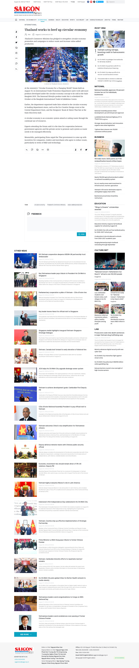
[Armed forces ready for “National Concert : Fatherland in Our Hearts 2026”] (118, 286)
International (42, 20)
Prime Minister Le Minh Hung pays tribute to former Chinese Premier (61, 541)
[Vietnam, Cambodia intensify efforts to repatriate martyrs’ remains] (25, 565)
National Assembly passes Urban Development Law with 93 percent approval (109, 112)
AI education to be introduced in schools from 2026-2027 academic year (108, 237)
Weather (120, 20)
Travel (114, 20)
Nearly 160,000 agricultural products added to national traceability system (109, 178)
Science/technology (96, 20)
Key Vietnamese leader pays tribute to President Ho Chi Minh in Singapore (62, 274)
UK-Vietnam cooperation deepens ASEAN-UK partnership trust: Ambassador (62, 255)
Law (87, 20)
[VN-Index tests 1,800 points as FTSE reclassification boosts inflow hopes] (110, 148)
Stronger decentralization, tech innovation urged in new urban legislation (109, 124)
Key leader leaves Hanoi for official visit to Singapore (58, 311)
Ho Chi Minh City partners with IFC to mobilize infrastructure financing (109, 67)
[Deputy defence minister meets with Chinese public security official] (25, 451)
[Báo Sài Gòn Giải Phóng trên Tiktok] (94, 2)
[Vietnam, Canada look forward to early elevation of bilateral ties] (25, 356)
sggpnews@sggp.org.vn (22, 662)
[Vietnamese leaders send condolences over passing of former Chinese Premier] (25, 622)
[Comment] (16, 63)
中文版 (73, 2)
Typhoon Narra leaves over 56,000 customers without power (106, 130)
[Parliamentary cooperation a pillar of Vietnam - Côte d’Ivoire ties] (25, 298)
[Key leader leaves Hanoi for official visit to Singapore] (25, 318)
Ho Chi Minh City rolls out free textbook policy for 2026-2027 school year (110, 231)
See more (24, 634)
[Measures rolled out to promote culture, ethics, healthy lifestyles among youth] (102, 309)
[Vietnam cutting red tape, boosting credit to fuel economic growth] (110, 39)
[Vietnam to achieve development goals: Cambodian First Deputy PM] (25, 394)
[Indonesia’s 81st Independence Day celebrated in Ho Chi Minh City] (25, 508)
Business (51, 20)
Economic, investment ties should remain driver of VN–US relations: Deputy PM (60, 465)
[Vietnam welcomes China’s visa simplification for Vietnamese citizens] (25, 432)
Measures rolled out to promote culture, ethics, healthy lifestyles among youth (101, 319)
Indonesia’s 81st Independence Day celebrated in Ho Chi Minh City (63, 502)
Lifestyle (107, 20)
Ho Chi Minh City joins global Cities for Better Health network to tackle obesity (62, 579)
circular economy (39, 205)
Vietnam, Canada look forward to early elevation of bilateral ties (62, 350)
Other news (20, 250)
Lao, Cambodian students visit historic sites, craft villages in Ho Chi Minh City (101, 297)
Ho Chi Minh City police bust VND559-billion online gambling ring (109, 363)
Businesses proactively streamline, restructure (106, 197)
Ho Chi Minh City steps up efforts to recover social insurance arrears (109, 73)
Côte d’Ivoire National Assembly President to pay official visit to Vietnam (62, 408)
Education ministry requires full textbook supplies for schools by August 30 (108, 225)
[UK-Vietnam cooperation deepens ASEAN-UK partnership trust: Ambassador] (25, 260)
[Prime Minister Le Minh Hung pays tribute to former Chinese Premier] (25, 546)
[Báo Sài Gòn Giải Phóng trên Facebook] (88, 2)
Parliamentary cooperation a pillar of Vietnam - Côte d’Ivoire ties (63, 292)
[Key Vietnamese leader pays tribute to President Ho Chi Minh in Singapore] (25, 279)
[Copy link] (16, 58)
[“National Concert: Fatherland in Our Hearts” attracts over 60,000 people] (110, 261)
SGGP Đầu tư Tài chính (61, 2)
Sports (72, 20)
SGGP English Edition (28, 11)
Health (58, 20)
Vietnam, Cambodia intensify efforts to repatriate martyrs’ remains (61, 560)
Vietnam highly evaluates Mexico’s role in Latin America (59, 483)
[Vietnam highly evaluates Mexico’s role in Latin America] (25, 489)
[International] (16, 69)
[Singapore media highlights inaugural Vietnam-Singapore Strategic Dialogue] (25, 337)
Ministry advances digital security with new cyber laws (109, 350)
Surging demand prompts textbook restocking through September (106, 243)
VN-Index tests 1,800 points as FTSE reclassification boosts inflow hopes (108, 160)
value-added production (75, 205)
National (22, 20)
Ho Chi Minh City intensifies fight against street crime (108, 357)
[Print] (16, 53)
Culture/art (80, 20)
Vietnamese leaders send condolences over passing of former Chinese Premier (62, 617)
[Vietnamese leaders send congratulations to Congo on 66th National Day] (25, 603)
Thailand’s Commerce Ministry (56, 205)
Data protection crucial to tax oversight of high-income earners (109, 369)
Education (65, 20)
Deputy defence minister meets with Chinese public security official (61, 446)
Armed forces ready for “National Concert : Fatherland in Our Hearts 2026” (117, 297)
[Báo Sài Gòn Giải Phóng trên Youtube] (91, 2)
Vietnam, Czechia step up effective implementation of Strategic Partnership (62, 522)
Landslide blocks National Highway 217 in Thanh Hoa (108, 118)
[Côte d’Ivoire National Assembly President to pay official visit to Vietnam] (25, 413)
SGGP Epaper (81, 2)
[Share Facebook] (16, 37)
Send (83, 234)
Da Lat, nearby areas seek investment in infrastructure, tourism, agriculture (108, 184)
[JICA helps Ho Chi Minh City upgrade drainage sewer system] (25, 375)
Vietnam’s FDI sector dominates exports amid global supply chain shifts (108, 191)
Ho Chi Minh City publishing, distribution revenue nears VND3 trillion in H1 (118, 319)
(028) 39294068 (20, 659)
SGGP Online (37, 2)
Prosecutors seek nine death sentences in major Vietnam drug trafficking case (109, 334)
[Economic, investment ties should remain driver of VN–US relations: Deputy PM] (25, 470)
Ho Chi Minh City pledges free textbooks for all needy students (110, 61)
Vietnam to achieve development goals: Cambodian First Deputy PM (63, 389)
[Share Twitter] (16, 42)
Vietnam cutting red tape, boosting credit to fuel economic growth (111, 52)
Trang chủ (16, 20)
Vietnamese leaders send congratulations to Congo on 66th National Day (61, 598)
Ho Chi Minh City (31, 20)
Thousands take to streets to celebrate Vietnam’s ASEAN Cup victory (110, 80)
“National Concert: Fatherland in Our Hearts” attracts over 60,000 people (108, 274)
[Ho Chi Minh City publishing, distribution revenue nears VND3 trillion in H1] (118, 309)
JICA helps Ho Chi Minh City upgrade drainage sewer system (61, 369)
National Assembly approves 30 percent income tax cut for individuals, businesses (109, 92)
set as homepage (119, 658)
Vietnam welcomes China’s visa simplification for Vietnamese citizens (61, 427)
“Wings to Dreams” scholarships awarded (107, 208)
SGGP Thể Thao (48, 2)
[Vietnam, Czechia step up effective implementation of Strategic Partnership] (25, 527)
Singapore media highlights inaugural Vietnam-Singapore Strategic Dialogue (60, 332)
